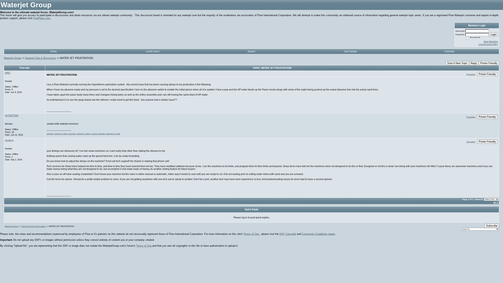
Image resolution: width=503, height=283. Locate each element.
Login (493, 34)
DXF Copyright (287, 233)
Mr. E (496, 202)
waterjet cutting (84, 134)
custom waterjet (98, 134)
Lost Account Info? (488, 44)
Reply (474, 63)
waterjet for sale (113, 134)
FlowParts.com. (42, 18)
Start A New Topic (457, 63)
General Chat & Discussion (40, 58)
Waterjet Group (12, 58)
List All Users (152, 51)
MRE (7, 73)
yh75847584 (11, 115)
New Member (491, 41)
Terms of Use (252, 233)
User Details (350, 51)
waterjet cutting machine (65, 134)
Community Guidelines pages (318, 233)
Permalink (470, 74)
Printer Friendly (488, 63)
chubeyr (9, 140)
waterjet (50, 134)
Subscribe (491, 225)
